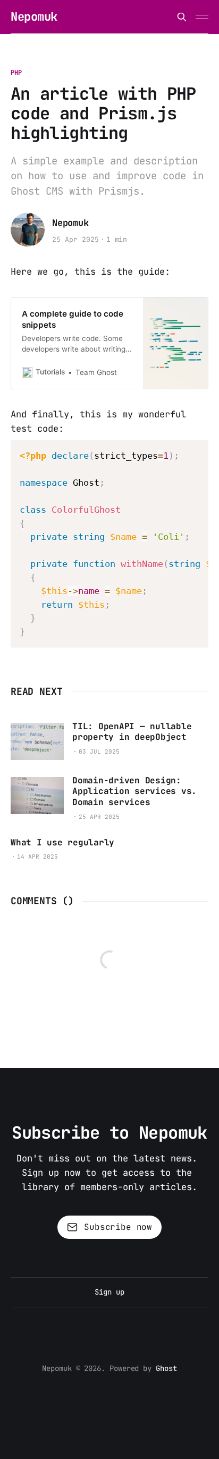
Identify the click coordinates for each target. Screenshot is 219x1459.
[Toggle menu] (202, 17)
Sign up (109, 1292)
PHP (16, 72)
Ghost (166, 1368)
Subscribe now (118, 1227)
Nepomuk (34, 17)
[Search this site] (182, 17)
